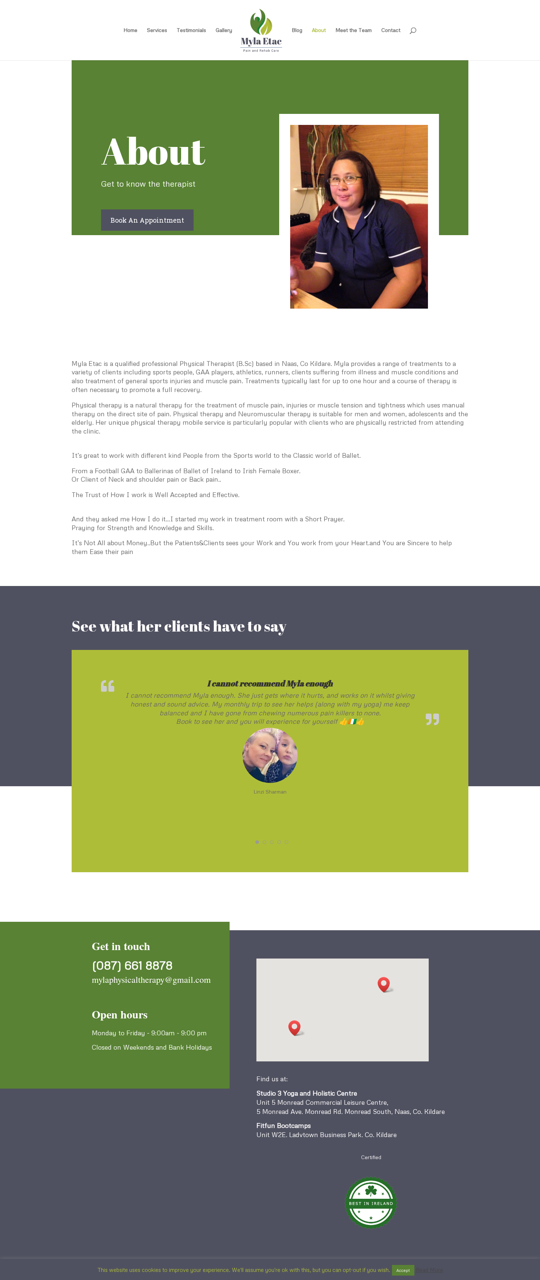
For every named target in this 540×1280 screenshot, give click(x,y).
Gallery (224, 30)
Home (130, 30)
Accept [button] (403, 1270)
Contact (390, 30)
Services (157, 30)
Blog (297, 30)
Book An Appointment (147, 220)
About (319, 30)
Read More (429, 1269)
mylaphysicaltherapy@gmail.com (151, 979)
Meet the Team (353, 30)
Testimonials (191, 30)
